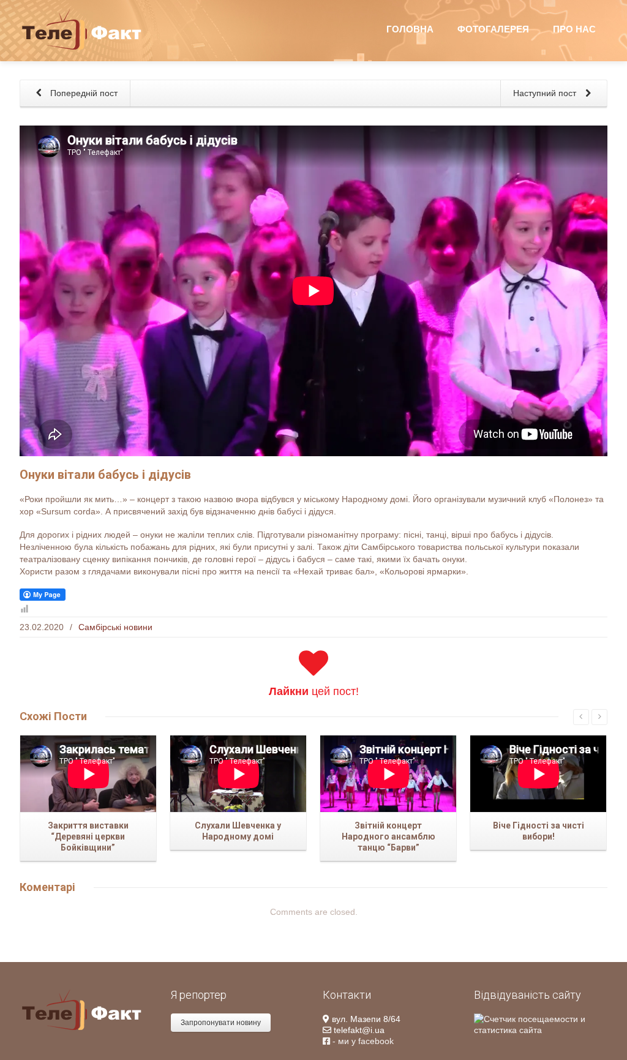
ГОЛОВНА (410, 29)
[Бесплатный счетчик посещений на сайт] (540, 1024)
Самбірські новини (115, 627)
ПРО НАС (574, 29)
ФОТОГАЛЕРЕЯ (493, 29)
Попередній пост (83, 93)
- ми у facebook (362, 1041)
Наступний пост (546, 93)
